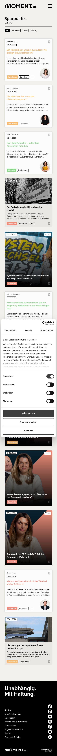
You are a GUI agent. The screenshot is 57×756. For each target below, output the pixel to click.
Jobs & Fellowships (13, 714)
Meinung (15, 30)
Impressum (10, 718)
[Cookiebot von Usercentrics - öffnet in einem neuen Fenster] (42, 323)
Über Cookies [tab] (46, 330)
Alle (7, 30)
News (25, 30)
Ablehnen (28, 431)
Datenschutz (10, 725)
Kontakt (8, 710)
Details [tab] (28, 330)
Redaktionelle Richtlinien (16, 721)
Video (33, 30)
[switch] (50, 384)
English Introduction (14, 729)
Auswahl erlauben (28, 422)
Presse (7, 733)
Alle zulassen (28, 413)
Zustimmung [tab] (10, 330)
